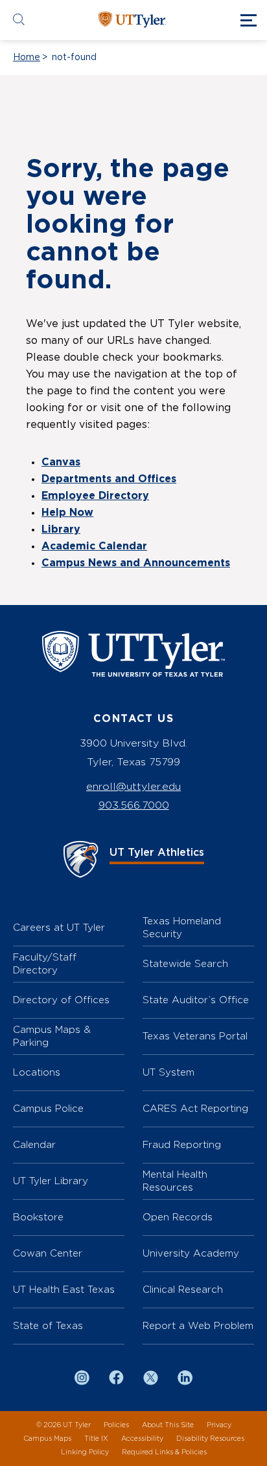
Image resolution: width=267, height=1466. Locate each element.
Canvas (60, 462)
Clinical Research (183, 1289)
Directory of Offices (61, 999)
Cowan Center (47, 1253)
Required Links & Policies (164, 1452)
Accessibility (142, 1438)
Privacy (219, 1425)
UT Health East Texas (64, 1289)
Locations (36, 1072)
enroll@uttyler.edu (133, 786)
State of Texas (48, 1325)
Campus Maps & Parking (52, 1036)
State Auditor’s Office (196, 999)
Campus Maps (47, 1438)
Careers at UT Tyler (59, 927)
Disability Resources (210, 1438)
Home (26, 57)
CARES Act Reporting (195, 1108)
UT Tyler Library (50, 1180)
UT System (168, 1072)
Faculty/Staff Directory (44, 963)
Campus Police (48, 1108)
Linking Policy (85, 1452)
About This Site (168, 1425)
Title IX (96, 1438)
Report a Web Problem (198, 1325)
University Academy (191, 1253)
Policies (116, 1425)
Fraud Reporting (182, 1144)
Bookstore (38, 1217)
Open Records (178, 1217)
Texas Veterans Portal (195, 1036)
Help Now (67, 512)
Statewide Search (185, 963)
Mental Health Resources (175, 1180)
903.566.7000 (134, 805)
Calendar (34, 1144)
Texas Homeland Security (182, 927)
